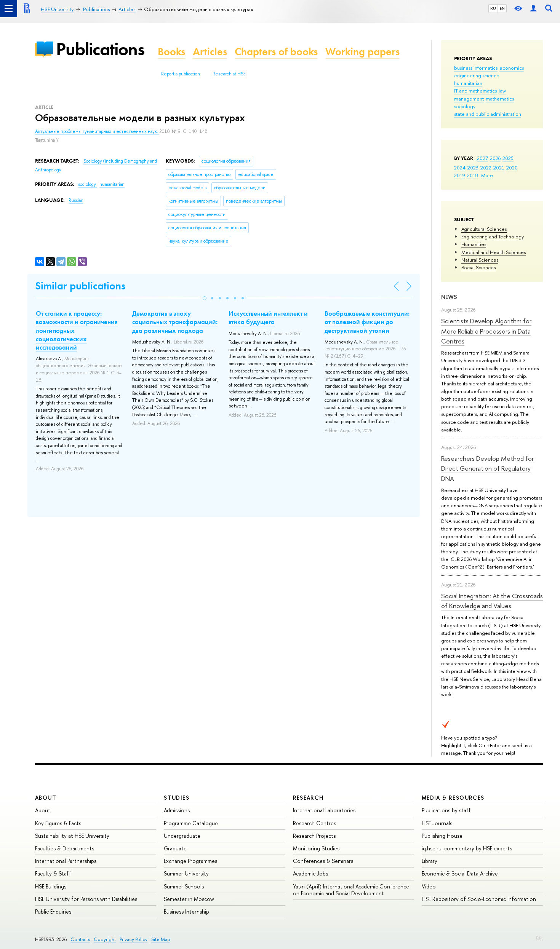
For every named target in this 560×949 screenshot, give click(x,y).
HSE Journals (437, 823)
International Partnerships (65, 860)
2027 (482, 158)
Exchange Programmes (190, 860)
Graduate (175, 848)
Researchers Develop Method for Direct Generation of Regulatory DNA (487, 468)
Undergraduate (182, 835)
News (449, 297)
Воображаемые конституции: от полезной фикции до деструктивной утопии (367, 321)
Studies (176, 797)
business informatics (476, 67)
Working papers (362, 51)
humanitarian (468, 83)
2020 (512, 167)
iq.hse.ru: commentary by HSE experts (467, 848)
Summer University (186, 873)
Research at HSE (229, 74)
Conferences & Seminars (323, 860)
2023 (472, 167)
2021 (498, 167)
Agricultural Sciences (484, 228)
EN (502, 8)
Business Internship (186, 911)
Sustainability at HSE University (72, 835)
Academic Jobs (310, 873)
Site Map (160, 939)
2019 (459, 175)
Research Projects (314, 835)
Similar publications (80, 285)
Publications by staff (446, 810)
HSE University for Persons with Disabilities (86, 899)
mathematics (500, 98)
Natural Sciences (479, 259)
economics (511, 67)
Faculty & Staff (53, 873)
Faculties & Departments (64, 848)
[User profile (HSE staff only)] (533, 8)
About (45, 797)
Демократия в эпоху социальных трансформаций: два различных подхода (175, 321)
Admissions (177, 810)
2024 (460, 167)
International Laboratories (324, 810)
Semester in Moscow (189, 899)
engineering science (476, 75)
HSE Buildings (50, 886)
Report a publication (180, 74)
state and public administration (487, 113)
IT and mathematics (475, 90)
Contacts (80, 939)
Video (429, 886)
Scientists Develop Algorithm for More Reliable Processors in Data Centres (486, 330)
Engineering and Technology (492, 236)
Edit (539, 938)
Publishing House (442, 835)
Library (429, 860)
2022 (485, 167)
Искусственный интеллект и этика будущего (268, 317)
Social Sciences (478, 267)
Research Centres (314, 823)
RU (493, 8)
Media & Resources (453, 797)
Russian (76, 200)
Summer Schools (184, 886)
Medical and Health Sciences (493, 252)
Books (171, 51)
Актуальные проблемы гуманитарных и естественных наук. (97, 131)
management (469, 98)
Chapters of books (276, 51)
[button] (204, 298)
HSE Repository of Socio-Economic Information (479, 899)
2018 (472, 175)
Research (308, 797)
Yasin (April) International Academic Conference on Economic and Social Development (351, 890)
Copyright (105, 939)
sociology (464, 106)
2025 (508, 158)
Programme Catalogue (191, 823)
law (502, 90)
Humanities (473, 244)
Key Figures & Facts (58, 823)
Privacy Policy (133, 939)
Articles (210, 51)
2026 (495, 158)
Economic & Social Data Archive (460, 873)
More (487, 175)
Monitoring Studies (316, 848)
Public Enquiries (53, 911)
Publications (100, 49)
